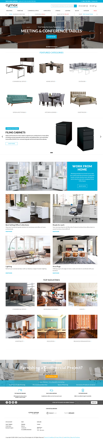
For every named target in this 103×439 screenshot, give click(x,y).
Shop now (9, 231)
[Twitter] (10, 402)
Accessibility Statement (26, 429)
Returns (23, 426)
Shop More (11, 143)
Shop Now (82, 186)
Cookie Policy (66, 437)
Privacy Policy (58, 437)
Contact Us (23, 427)
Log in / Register (9, 424)
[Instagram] (16, 402)
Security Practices (75, 437)
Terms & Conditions (49, 437)
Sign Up (94, 402)
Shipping (23, 424)
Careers (38, 424)
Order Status (8, 426)
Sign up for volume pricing (27, 1)
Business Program (9, 427)
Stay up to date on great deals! (63, 402)
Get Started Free (52, 376)
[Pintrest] (13, 402)
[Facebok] (7, 402)
